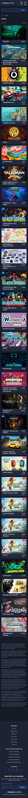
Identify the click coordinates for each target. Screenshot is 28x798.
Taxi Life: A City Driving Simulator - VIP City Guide (9, 452)
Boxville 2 (5, 555)
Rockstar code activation (14, 759)
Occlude (5, 142)
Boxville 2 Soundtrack (8, 513)
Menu (25, 4)
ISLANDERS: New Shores (9, 123)
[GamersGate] (14, 793)
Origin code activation (14, 751)
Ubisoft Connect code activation (14, 762)
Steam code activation (14, 754)
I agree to (8, 783)
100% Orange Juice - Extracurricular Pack (8, 245)
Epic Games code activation (14, 757)
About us (14, 728)
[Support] (21, 770)
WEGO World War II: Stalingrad (8, 634)
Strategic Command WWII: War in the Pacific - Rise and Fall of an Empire (10, 62)
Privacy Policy (14, 739)
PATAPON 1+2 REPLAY (8, 83)
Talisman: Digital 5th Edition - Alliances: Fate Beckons (10, 183)
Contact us (14, 744)
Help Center (14, 734)
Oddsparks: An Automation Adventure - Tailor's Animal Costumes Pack (10, 389)
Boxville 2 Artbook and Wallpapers (9, 535)
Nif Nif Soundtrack (7, 161)
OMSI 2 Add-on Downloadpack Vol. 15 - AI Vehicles (9, 266)
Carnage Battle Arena (8, 102)
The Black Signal (7, 368)
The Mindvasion (7, 575)
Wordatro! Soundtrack (8, 329)
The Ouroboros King (8, 614)
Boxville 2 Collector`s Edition (10, 493)
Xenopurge (6, 41)
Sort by (23, 23)
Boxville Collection (8, 472)
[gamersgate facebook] (5, 770)
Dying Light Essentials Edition (10, 595)
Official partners (14, 731)
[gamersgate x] (9, 770)
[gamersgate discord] (17, 770)
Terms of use (14, 736)
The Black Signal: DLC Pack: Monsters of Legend (10, 288)
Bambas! (5, 348)
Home (2, 15)
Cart (21, 4)
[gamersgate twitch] (13, 770)
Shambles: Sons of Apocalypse (7, 411)
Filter (5, 23)
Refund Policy (14, 742)
